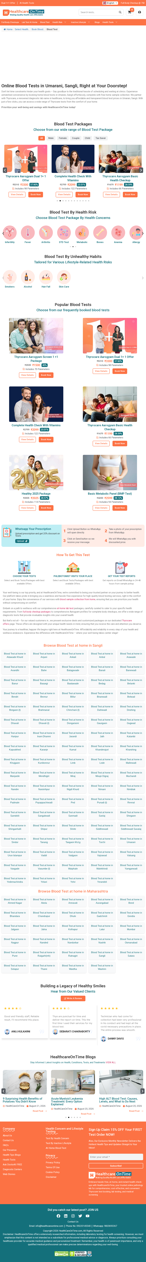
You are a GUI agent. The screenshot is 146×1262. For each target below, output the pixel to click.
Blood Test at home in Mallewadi (131, 761)
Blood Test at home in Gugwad (131, 721)
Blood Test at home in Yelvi (73, 880)
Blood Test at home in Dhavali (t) (44, 721)
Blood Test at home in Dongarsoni (73, 721)
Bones (82, 242)
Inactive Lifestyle (78, 22)
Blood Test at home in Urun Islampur (15, 854)
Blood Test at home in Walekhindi (102, 867)
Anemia (100, 242)
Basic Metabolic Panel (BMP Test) (110, 493)
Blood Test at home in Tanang (44, 840)
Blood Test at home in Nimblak (131, 788)
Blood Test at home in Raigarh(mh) (44, 954)
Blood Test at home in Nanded (44, 941)
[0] (129, 13)
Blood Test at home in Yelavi (44, 880)
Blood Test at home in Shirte (73, 827)
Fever (10, 242)
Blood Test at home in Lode (102, 761)
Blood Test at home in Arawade (131, 655)
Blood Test (45, 22)
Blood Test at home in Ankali (73, 655)
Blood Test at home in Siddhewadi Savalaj (131, 827)
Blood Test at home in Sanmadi (73, 814)
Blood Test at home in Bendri (15, 695)
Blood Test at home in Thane (44, 967)
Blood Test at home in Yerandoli (102, 880)
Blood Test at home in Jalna (44, 928)
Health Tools (108, 22)
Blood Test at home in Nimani (102, 788)
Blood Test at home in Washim (102, 967)
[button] (5, 170)
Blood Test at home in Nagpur (15, 941)
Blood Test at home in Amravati (73, 901)
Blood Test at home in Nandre (15, 788)
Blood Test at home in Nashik (102, 941)
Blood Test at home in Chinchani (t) (73, 708)
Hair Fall (46, 286)
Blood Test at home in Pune (15, 954)
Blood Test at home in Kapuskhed (15, 748)
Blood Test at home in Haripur (15, 735)
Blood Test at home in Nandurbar (73, 941)
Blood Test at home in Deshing (131, 708)
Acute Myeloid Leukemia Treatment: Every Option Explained (19, 1101)
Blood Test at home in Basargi (44, 682)
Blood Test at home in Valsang (131, 854)
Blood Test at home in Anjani (44, 655)
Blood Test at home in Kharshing (131, 748)
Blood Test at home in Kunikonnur (44, 761)
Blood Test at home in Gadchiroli (102, 914)
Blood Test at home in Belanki (131, 682)
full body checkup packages (37, 611)
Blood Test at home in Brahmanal (44, 708)
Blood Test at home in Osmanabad (131, 941)
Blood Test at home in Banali (102, 669)
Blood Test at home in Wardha (73, 967)
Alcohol (28, 286)
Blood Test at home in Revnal (131, 801)
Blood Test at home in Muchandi (131, 774)
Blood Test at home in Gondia (131, 914)
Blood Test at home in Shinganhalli (15, 827)
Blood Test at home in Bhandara (15, 914)
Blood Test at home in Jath (102, 735)
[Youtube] (87, 1216)
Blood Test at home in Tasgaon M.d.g (73, 840)
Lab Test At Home (29, 22)
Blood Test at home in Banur (15, 682)
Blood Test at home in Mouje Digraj (102, 774)
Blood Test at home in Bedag (102, 682)
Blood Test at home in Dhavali (15, 721)
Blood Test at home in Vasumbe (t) (44, 867)
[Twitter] (80, 1216)
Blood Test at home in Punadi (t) (102, 801)
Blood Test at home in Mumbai (131, 928)
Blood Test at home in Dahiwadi (102, 708)
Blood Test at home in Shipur (44, 827)
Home (10, 29)
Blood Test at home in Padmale (15, 801)
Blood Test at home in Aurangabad (102, 901)
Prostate (136, 242)
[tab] (41, 138)
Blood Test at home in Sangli (102, 954)
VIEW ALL (111, 1062)
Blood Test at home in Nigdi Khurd (73, 788)
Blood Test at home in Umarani (131, 840)
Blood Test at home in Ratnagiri (73, 954)
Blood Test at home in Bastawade (73, 682)
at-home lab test (65, 608)
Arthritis (28, 242)
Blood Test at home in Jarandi (73, 735)
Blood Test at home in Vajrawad (102, 854)
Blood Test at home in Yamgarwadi (131, 867)
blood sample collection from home (77, 599)
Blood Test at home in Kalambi (131, 735)
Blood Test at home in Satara (131, 954)
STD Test (46, 242)
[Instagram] (73, 1216)
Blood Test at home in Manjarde (15, 774)
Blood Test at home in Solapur (15, 967)
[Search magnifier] (120, 12)
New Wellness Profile (120, 176)
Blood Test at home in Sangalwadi (44, 814)
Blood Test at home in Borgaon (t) (15, 708)
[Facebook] (58, 1216)
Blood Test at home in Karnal (73, 748)
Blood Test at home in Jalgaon (15, 928)
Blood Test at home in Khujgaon (15, 761)
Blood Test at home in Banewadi (131, 669)
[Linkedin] (65, 1216)
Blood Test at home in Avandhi (15, 669)
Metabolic (64, 242)
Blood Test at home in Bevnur (44, 695)
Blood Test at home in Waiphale (73, 867)
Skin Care (64, 286)
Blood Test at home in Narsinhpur (44, 788)
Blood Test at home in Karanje (44, 748)
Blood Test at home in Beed (131, 901)
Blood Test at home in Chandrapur (44, 914)
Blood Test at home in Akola (44, 901)
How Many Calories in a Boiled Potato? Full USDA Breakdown (118, 1100)
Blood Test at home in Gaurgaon (102, 721)
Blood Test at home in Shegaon (131, 814)
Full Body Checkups (10, 22)
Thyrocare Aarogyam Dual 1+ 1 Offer (110, 357)
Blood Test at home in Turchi (102, 840)
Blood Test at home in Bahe (44, 669)
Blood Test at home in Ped (73, 801)
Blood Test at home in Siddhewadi (102, 827)
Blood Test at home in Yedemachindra (15, 880)
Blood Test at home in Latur (102, 928)
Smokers (10, 286)
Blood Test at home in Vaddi (44, 854)
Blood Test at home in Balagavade (73, 669)
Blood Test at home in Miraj (73, 774)
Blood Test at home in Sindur (15, 840)
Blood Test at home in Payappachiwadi (44, 801)
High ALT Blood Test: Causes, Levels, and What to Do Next (70, 1100)
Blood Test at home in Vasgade (15, 867)
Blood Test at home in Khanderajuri (102, 748)
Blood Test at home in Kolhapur (73, 928)
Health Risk (57, 22)
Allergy (118, 242)
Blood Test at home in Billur (73, 695)
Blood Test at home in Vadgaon (73, 854)
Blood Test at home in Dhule (73, 914)
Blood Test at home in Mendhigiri (44, 774)
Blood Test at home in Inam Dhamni (44, 735)
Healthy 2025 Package (36, 493)
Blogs (97, 22)
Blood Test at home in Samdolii (15, 814)
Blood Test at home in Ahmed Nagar (15, 901)
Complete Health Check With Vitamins (36, 425)
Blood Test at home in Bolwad (131, 695)
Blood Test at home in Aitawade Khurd (15, 655)
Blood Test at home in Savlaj (102, 814)
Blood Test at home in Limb (73, 761)
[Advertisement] (73, 55)
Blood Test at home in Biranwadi (102, 695)
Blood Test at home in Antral (102, 655)
